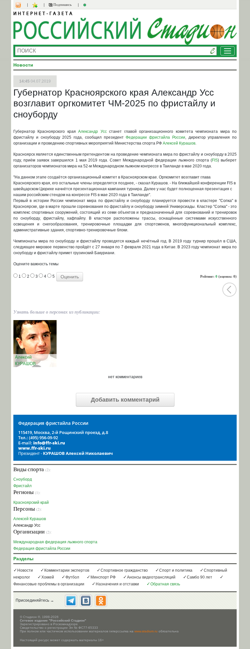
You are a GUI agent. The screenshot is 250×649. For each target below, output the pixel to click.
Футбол (72, 577)
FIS (215, 160)
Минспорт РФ (103, 577)
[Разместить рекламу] (85, 5)
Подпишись (62, 5)
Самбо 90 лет (199, 577)
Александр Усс (92, 131)
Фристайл (22, 486)
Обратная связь (165, 584)
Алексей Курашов (179, 143)
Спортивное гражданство (124, 570)
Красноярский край (31, 502)
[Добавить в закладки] (35, 5)
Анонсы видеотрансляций (151, 577)
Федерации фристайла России (155, 137)
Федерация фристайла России (41, 548)
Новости (25, 570)
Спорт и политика (175, 570)
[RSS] (21, 5)
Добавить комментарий (125, 399)
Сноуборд (22, 479)
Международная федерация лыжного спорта (55, 542)
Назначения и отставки (117, 584)
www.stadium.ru (146, 631)
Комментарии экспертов (66, 570)
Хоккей (47, 577)
